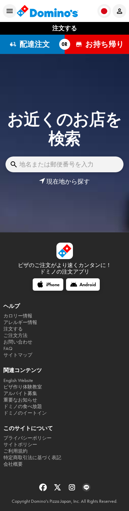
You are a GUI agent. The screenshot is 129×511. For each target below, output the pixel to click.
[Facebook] (43, 489)
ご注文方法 (15, 335)
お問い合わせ (17, 342)
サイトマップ (17, 355)
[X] (58, 489)
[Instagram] (72, 489)
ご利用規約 (15, 451)
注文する (13, 329)
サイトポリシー (20, 445)
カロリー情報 (17, 316)
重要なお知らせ (20, 400)
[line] (86, 489)
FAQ (7, 348)
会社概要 (13, 464)
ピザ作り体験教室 (22, 387)
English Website (18, 380)
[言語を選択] (104, 11)
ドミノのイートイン (25, 413)
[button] (64, 181)
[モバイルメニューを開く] (10, 11)
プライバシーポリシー (27, 438)
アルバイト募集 (20, 393)
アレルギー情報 (20, 322)
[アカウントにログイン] (119, 11)
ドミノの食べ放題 (22, 406)
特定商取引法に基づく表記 (32, 458)
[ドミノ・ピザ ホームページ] (47, 11)
